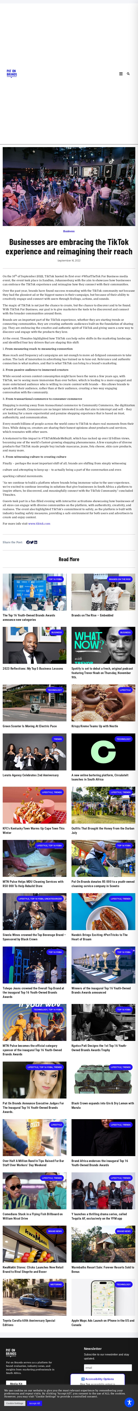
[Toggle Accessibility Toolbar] (129, 1402)
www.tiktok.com (39, 523)
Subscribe (94, 1378)
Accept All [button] (34, 1403)
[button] (121, 74)
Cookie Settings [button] (14, 1403)
